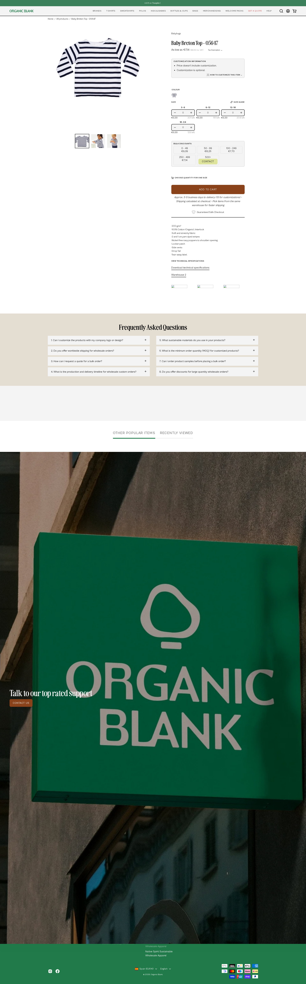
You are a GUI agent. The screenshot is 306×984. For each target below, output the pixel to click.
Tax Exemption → (215, 50)
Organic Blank (157, 974)
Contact (208, 161)
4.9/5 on (152, 3)
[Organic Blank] (21, 11)
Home (50, 19)
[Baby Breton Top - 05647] (82, 141)
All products (62, 19)
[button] (97, 11)
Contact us (21, 703)
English (164, 969)
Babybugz (176, 33)
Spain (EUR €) (146, 969)
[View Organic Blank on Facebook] (57, 971)
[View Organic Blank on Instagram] (50, 971)
